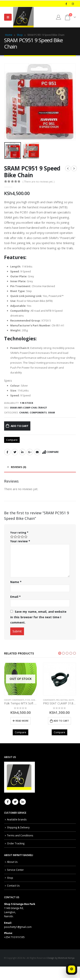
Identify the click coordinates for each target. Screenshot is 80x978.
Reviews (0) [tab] (18, 467)
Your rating (19, 532)
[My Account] (58, 17)
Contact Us (13, 885)
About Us (12, 861)
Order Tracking (15, 843)
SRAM (51, 412)
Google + (29, 452)
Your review (20, 541)
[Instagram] (73, 4)
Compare (12, 440)
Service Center (15, 869)
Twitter (14, 452)
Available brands (17, 819)
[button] (60, 653)
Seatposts (73, 700)
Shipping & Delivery (18, 827)
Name (16, 582)
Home (8, 35)
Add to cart (20, 426)
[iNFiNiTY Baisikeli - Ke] (23, 17)
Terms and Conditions (20, 835)
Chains (24, 412)
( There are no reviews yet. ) (38, 181)
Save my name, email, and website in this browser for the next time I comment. (38, 617)
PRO (57, 700)
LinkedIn (22, 452)
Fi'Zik (27, 700)
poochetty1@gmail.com (18, 926)
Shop (20, 35)
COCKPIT (7, 700)
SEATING (64, 700)
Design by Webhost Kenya (60, 958)
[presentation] (9, 102)
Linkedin (23, 802)
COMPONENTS (38, 412)
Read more (22, 720)
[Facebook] (66, 4)
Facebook (7, 452)
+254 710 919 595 (14, 937)
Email (37, 452)
